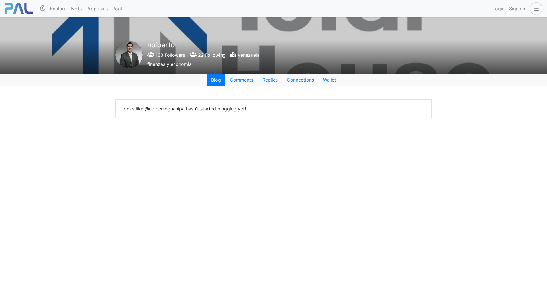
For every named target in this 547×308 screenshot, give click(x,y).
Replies (270, 80)
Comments (241, 80)
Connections (300, 80)
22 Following (211, 55)
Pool (117, 8)
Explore (58, 8)
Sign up (517, 8)
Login (499, 8)
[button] (535, 8)
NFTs (76, 8)
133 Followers (169, 55)
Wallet (329, 80)
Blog (216, 80)
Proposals (97, 8)
